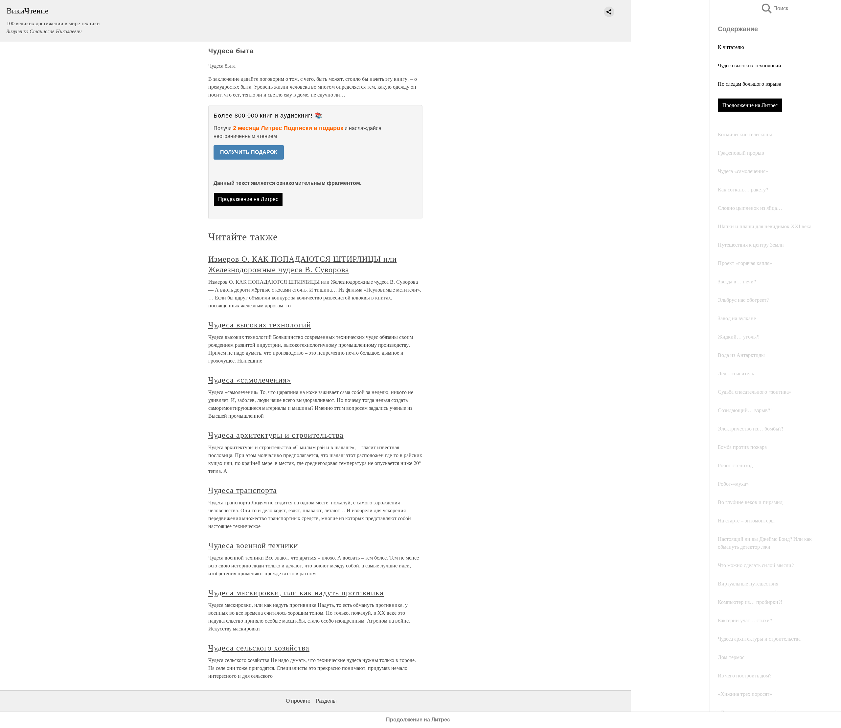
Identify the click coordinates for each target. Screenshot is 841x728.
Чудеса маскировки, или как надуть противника (296, 592)
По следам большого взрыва (749, 83)
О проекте (298, 701)
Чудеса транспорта (242, 490)
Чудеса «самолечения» (249, 379)
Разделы (326, 701)
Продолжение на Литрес (750, 104)
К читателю (731, 46)
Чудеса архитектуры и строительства (276, 435)
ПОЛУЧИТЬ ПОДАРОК (248, 152)
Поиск (774, 8)
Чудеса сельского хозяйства (258, 647)
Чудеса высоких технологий (749, 65)
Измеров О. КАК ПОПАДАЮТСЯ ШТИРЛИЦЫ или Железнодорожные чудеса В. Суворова (302, 264)
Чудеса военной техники (253, 545)
